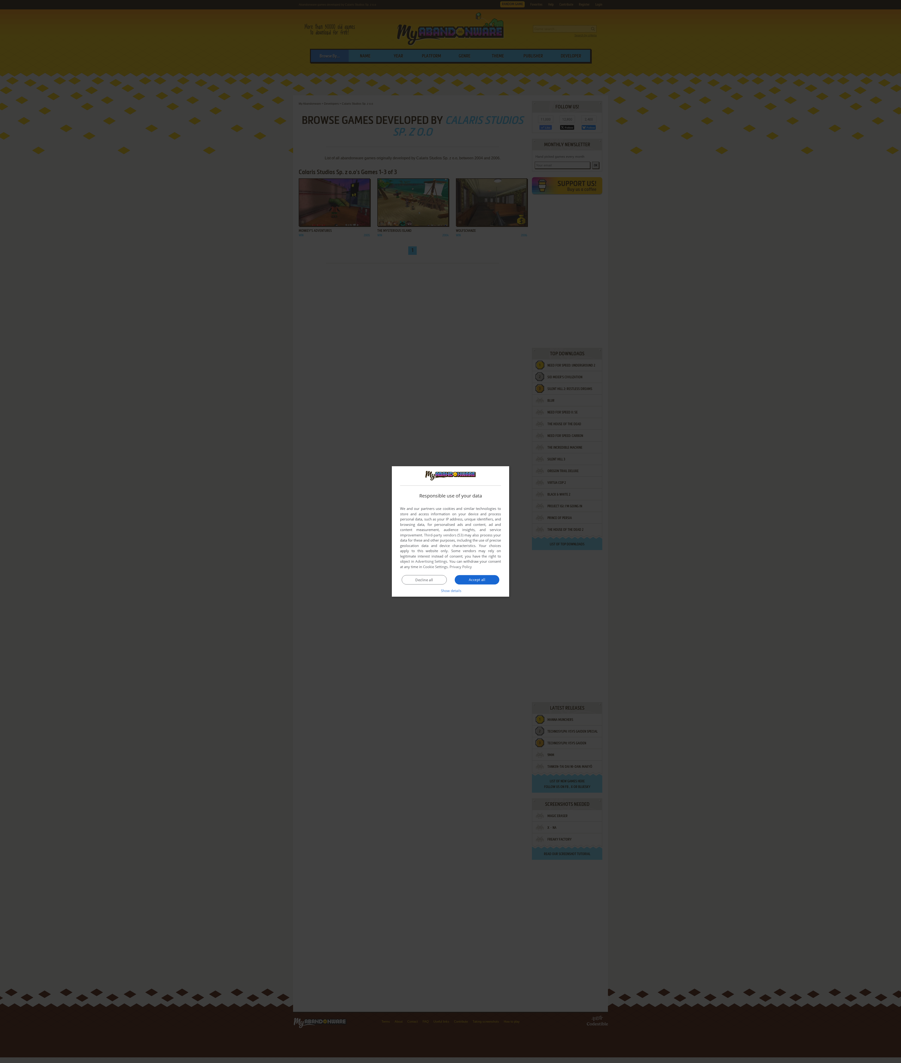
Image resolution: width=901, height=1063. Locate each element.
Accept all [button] (477, 579)
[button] (450, 590)
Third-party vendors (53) (443, 535)
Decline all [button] (424, 579)
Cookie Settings (435, 566)
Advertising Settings (431, 561)
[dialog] (450, 531)
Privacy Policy (461, 566)
